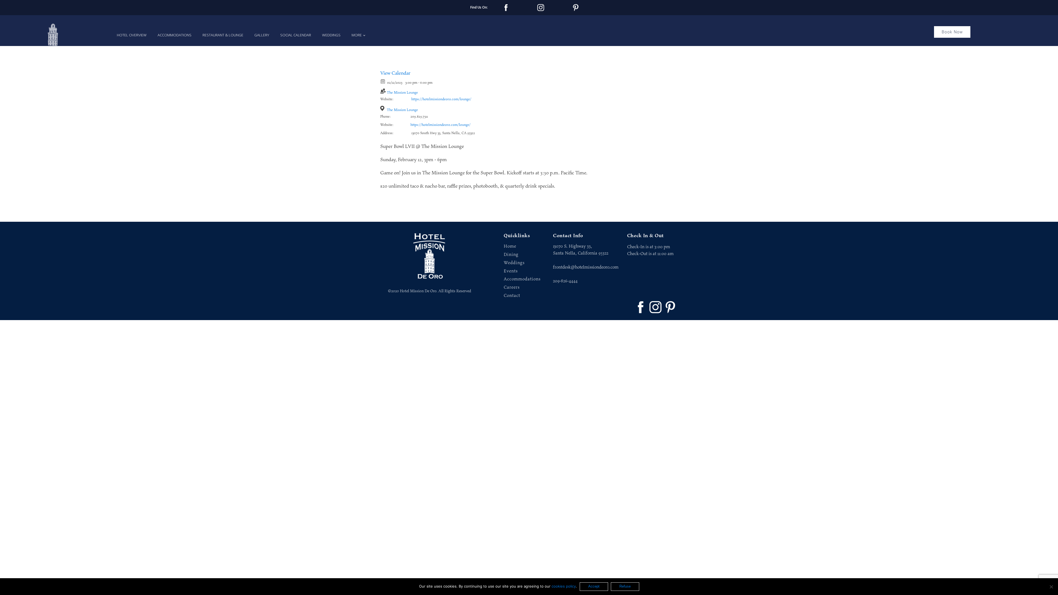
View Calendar (395, 73)
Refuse (625, 586)
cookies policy (564, 586)
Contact (512, 295)
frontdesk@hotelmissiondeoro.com (586, 267)
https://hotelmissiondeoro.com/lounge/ (441, 99)
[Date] (383, 81)
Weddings (331, 35)
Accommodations (174, 35)
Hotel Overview (132, 35)
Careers (512, 287)
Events (511, 271)
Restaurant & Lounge (223, 35)
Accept (594, 586)
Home (510, 246)
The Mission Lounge (402, 93)
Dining (511, 254)
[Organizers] (383, 91)
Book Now (952, 31)
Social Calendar (295, 35)
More (357, 35)
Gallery (261, 35)
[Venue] (383, 108)
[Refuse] (1051, 586)
